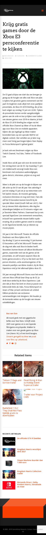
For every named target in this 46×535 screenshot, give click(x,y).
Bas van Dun (8, 56)
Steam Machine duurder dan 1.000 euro (30, 461)
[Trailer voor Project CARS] (33, 389)
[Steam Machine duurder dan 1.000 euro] (9, 467)
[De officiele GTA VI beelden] (9, 445)
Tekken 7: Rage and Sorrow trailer (12, 381)
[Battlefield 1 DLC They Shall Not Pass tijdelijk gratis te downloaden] (12, 404)
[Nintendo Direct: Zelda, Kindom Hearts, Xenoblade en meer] (9, 489)
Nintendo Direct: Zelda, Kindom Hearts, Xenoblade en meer (29, 484)
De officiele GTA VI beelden (29, 438)
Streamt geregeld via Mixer (17, 336)
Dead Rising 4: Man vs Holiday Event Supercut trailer (33, 383)
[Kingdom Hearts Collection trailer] (9, 478)
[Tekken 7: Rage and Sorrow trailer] (12, 376)
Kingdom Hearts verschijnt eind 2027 (29, 450)
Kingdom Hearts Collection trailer (29, 472)
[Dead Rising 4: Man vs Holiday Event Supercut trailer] (33, 376)
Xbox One (8, 58)
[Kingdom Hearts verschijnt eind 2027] (9, 456)
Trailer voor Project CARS (33, 395)
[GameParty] (8, 12)
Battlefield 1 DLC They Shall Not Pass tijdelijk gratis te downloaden (12, 412)
